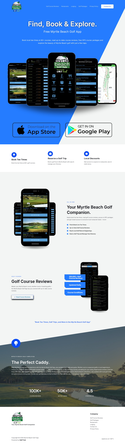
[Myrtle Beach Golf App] (16, 6)
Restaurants (65, 6)
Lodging (73, 6)
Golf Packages (83, 6)
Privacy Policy (94, 6)
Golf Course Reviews (52, 6)
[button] (107, 6)
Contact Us (93, 426)
